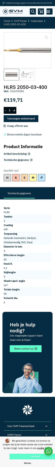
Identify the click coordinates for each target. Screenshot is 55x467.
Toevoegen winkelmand (21, 118)
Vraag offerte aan (17, 125)
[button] (49, 11)
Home (7, 21)
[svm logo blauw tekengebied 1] (12, 11)
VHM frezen (20, 21)
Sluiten (27, 463)
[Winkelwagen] (41, 11)
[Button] (33, 11)
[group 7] (27, 409)
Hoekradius (37, 21)
